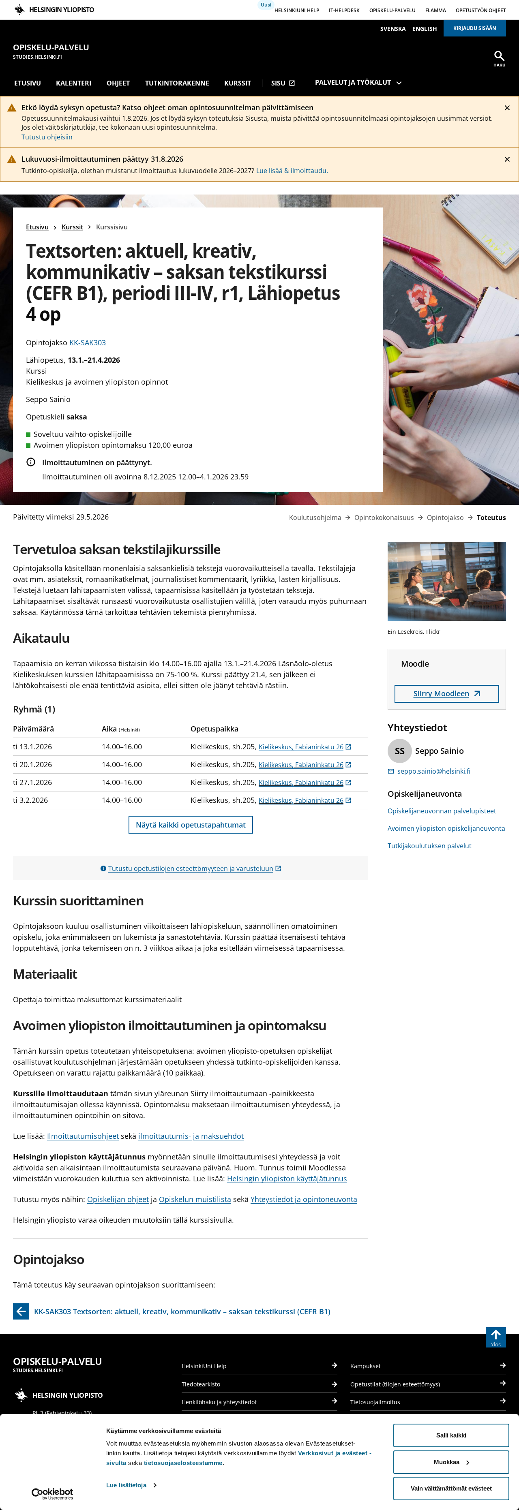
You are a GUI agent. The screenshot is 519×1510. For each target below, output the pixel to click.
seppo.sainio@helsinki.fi (433, 771)
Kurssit (237, 83)
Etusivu (27, 83)
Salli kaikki (451, 1435)
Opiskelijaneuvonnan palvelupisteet (442, 810)
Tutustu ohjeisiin (47, 137)
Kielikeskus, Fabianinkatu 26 (305, 746)
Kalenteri (73, 83)
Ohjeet (118, 83)
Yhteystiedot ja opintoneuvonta (304, 1199)
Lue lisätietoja (126, 1485)
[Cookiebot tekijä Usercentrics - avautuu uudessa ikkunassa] (52, 1494)
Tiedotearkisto (201, 1384)
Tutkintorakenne (177, 83)
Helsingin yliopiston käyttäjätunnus (287, 1178)
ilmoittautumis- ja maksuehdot (191, 1136)
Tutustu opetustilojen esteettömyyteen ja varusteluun (194, 868)
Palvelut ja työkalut (353, 82)
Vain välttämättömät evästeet (451, 1488)
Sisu (283, 83)
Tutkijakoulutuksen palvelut (430, 845)
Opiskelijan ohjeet (118, 1199)
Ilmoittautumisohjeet (83, 1136)
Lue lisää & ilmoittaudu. (292, 170)
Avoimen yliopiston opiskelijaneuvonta (446, 828)
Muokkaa (446, 1462)
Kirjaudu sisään (474, 28)
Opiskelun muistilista (195, 1199)
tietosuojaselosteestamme (183, 1462)
